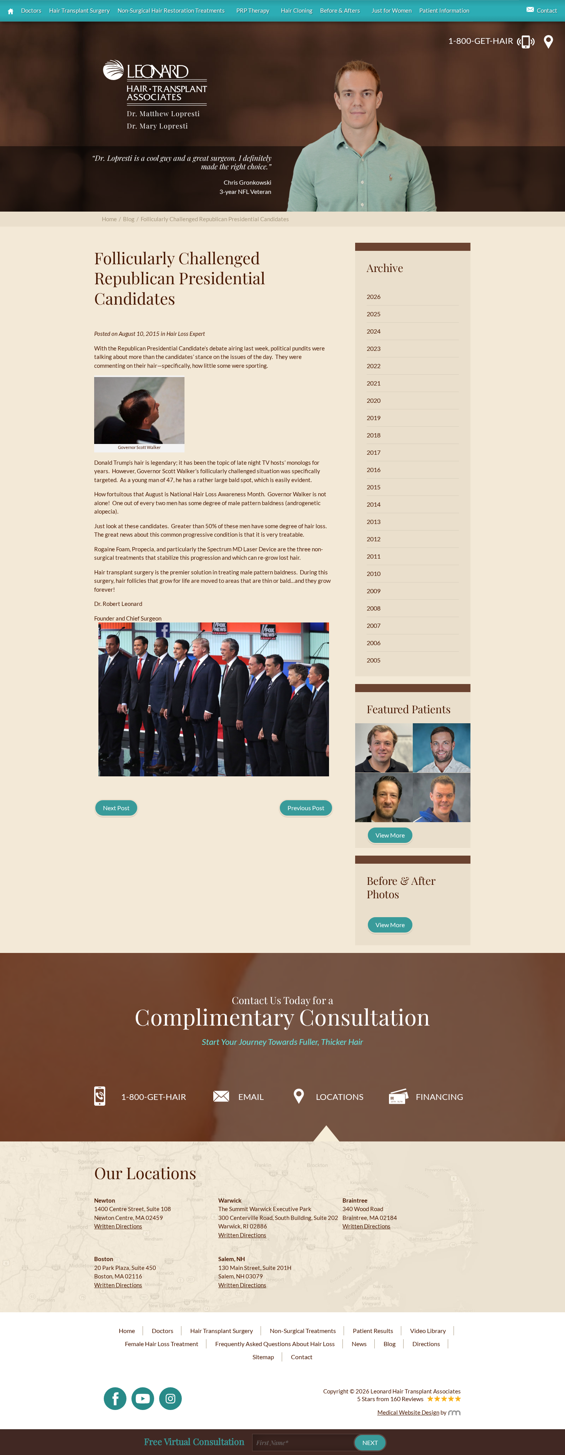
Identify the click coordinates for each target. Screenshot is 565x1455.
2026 (374, 296)
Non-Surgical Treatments (303, 1330)
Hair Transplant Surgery (79, 10)
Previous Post (305, 807)
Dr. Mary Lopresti (157, 125)
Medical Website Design (408, 1412)
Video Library (428, 1330)
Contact (547, 10)
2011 (374, 556)
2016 (374, 469)
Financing (439, 1096)
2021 (374, 383)
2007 (374, 625)
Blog (129, 218)
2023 (374, 348)
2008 (374, 608)
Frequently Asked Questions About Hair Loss (275, 1343)
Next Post (116, 807)
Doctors (31, 10)
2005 (374, 660)
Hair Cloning (296, 10)
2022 (374, 365)
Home (109, 218)
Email (251, 1096)
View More (390, 835)
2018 (374, 435)
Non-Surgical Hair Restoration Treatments (171, 10)
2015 (374, 487)
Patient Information (444, 10)
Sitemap (263, 1356)
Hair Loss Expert (185, 333)
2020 (374, 400)
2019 (374, 417)
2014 (374, 504)
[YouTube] (142, 1398)
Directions (426, 1343)
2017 (374, 452)
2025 (374, 313)
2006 (374, 642)
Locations (340, 1096)
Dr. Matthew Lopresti (163, 113)
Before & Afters (340, 10)
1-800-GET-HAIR (480, 40)
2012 (374, 538)
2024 (374, 331)
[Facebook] (115, 1398)
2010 (374, 573)
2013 (374, 521)
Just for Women (392, 10)
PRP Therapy (252, 10)
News (359, 1343)
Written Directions (118, 1226)
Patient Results (373, 1330)
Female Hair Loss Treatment (161, 1343)
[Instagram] (170, 1398)
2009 (374, 590)
